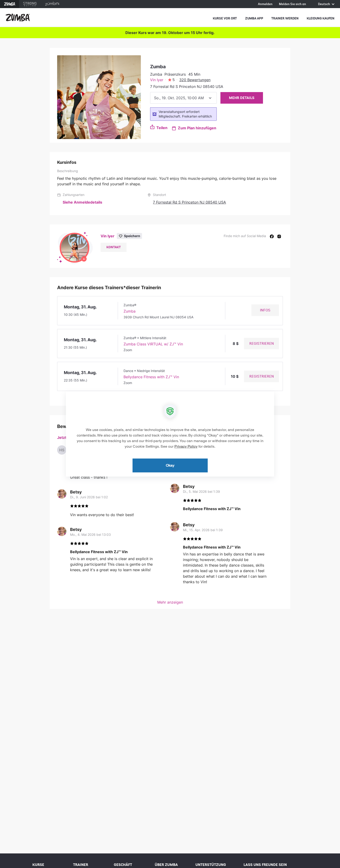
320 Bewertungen (194, 80)
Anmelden (265, 4)
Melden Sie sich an (292, 4)
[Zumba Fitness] (18, 18)
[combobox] (183, 98)
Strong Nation (30, 4)
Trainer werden (285, 18)
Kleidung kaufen (320, 18)
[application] (170, 434)
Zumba (9, 4)
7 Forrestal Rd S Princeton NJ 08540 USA (189, 202)
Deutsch (324, 4)
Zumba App (254, 18)
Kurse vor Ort (225, 18)
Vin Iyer (156, 80)
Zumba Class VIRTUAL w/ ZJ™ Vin (153, 344)
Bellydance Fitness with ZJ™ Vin (151, 377)
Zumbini (52, 4)
